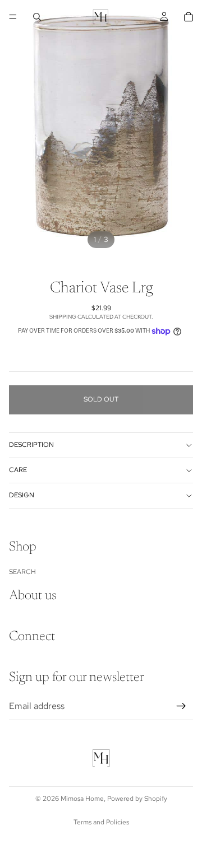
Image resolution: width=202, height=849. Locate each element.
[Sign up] (181, 705)
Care (18, 469)
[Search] (37, 16)
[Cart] (188, 16)
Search (22, 571)
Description (31, 444)
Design (21, 495)
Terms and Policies (101, 822)
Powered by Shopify (137, 798)
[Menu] (13, 17)
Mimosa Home (82, 798)
